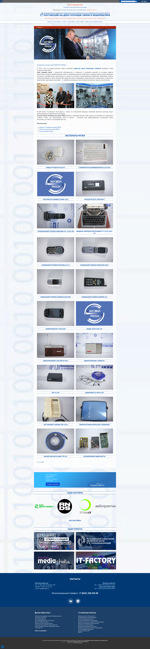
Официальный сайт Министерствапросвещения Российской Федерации (87, 616)
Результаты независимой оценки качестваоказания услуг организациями (88, 624)
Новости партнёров (40, 631)
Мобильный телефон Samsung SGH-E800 (56, 297)
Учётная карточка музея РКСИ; (49, 129)
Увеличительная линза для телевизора (94, 425)
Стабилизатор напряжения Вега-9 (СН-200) (94, 167)
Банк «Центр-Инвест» (40, 619)
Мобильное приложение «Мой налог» (87, 626)
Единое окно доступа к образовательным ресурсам (91, 622)
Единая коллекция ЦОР (84, 630)
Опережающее (82, 10)
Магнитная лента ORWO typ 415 (55, 456)
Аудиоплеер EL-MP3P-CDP (94, 393)
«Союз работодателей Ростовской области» (46, 625)
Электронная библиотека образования (87, 620)
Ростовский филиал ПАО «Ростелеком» (44, 620)
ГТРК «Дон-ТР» (39, 627)
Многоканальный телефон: (75, 593)
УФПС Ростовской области (41, 622)
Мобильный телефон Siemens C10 (94, 297)
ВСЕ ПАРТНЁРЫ (75, 520)
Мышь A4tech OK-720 (94, 329)
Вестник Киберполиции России (85, 619)
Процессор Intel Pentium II (94, 199)
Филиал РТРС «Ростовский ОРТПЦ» (44, 623)
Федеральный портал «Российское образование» (90, 627)
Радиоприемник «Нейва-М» (94, 361)
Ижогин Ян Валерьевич (77, 642)
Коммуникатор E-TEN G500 (56, 329)
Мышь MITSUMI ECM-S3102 (55, 167)
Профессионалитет (92, 10)
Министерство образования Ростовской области (77, 641)
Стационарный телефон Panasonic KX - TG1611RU (55, 231)
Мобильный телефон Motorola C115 (56, 265)
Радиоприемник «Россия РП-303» (55, 361)
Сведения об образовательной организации (75, 7)
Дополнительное (72, 10)
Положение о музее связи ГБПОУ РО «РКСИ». (51, 65)
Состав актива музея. (46, 131)
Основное (64, 10)
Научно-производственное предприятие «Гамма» (47, 626)
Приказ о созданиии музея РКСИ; (50, 127)
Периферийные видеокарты (94, 456)
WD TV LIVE (55, 393)
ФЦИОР (80, 632)
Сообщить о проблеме (52, 484)
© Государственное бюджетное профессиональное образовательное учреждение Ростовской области (75, 640)
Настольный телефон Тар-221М (56, 425)
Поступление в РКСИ (76, 5)
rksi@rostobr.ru (44, 588)
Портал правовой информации (85, 629)
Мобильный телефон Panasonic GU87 (94, 265)
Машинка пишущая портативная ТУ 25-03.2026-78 (94, 232)
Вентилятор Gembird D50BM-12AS (55, 199)
